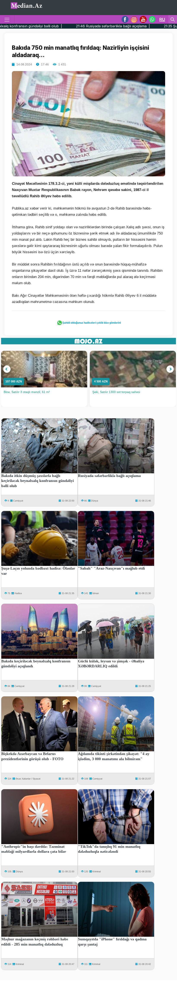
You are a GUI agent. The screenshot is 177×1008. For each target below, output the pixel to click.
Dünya (94, 500)
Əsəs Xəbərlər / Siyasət (28, 778)
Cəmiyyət (18, 500)
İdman (95, 593)
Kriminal (96, 871)
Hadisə (18, 593)
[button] (7, 369)
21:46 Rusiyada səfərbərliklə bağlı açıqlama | (64, 26)
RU (162, 19)
